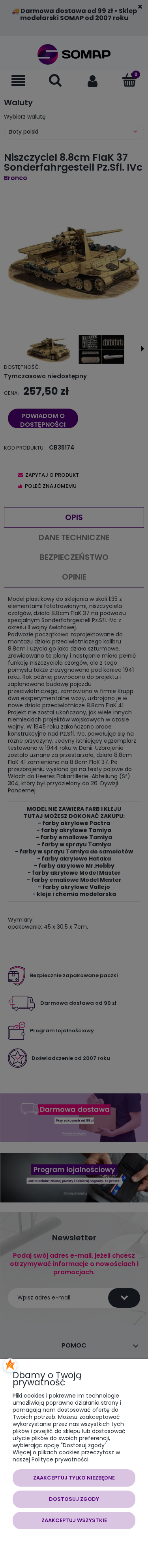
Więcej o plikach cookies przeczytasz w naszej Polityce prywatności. (66, 1455)
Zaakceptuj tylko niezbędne (74, 1477)
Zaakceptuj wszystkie (74, 1520)
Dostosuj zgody (74, 1499)
